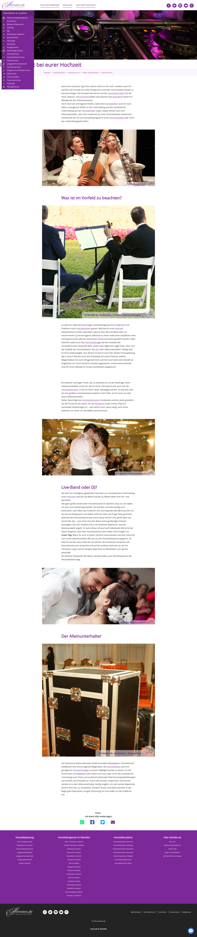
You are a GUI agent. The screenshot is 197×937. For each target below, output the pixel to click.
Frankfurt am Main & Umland (74, 845)
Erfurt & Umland (74, 878)
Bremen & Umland (74, 870)
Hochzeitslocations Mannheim (123, 849)
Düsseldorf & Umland (73, 856)
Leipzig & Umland (74, 881)
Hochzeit (119, 328)
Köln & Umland (74, 863)
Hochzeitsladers (117, 117)
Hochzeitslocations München (123, 842)
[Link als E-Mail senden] (113, 822)
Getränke (84, 96)
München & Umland (74, 852)
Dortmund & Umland (74, 874)
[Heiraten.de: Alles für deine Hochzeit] (19, 912)
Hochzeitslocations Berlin (123, 863)
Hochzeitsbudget (93, 342)
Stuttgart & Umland (74, 867)
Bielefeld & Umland (74, 888)
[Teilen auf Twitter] (103, 822)
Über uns (172, 842)
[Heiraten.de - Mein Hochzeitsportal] (13, 5)
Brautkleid (117, 96)
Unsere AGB (172, 849)
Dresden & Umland (73, 860)
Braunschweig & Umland (73, 892)
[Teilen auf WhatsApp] (82, 822)
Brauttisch (100, 403)
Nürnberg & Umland (74, 885)
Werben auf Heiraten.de (172, 845)
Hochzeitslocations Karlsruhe (123, 852)
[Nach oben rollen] (184, 932)
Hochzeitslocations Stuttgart (123, 856)
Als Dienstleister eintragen (172, 856)
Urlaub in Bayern (98, 929)
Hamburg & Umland (74, 849)
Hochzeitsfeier (111, 103)
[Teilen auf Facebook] (92, 822)
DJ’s (97, 349)
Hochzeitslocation (116, 93)
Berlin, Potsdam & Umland (74, 842)
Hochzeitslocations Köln (123, 860)
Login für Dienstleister (172, 852)
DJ (99, 114)
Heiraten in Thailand (74, 896)
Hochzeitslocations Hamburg (123, 845)
